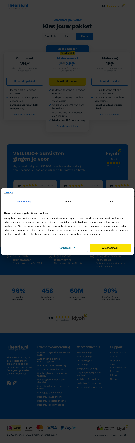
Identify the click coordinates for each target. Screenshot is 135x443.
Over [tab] (111, 201)
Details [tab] (68, 201)
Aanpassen (65, 247)
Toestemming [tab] (23, 201)
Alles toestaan (110, 247)
